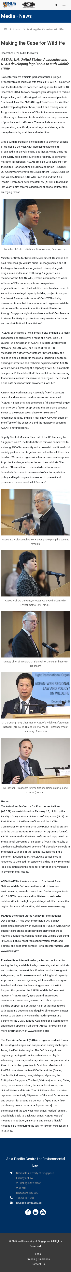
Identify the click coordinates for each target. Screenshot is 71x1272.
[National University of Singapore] (9, 4)
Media (17, 29)
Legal (38, 1253)
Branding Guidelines (38, 1259)
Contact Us (38, 1263)
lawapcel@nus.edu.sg (29, 1202)
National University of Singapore (31, 1241)
